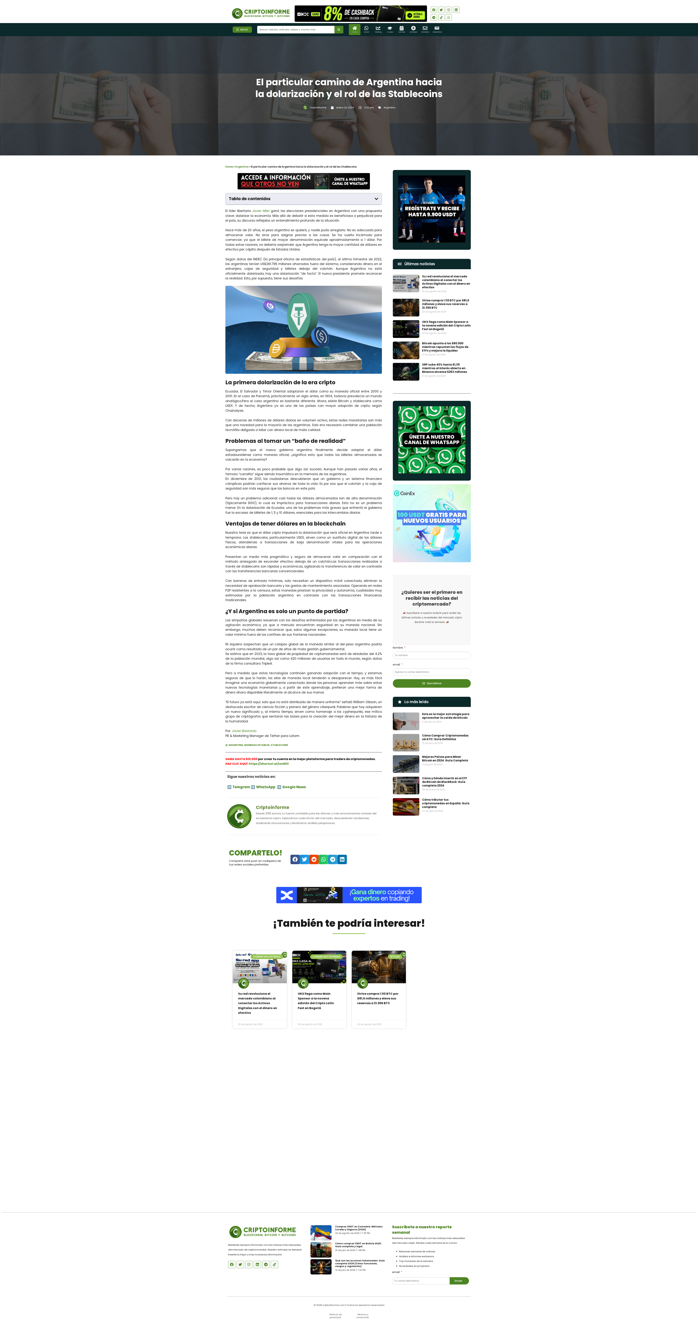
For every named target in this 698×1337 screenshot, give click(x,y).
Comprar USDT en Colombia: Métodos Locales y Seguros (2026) (359, 1228)
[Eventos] (401, 28)
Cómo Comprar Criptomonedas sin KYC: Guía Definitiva (445, 737)
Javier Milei (261, 211)
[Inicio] (354, 28)
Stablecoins (279, 745)
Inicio (354, 32)
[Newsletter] (437, 28)
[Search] (338, 29)
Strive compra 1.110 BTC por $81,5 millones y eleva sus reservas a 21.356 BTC (445, 304)
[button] (376, 199)
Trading (378, 32)
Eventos (401, 32)
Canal (366, 32)
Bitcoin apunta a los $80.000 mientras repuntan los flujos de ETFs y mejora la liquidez (445, 346)
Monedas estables (257, 745)
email (397, 664)
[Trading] (378, 28)
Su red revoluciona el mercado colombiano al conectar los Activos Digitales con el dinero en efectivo (446, 281)
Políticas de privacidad (335, 1316)
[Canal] (366, 28)
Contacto (425, 32)
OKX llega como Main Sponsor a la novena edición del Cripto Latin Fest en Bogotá (446, 325)
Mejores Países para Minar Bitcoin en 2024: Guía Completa (445, 758)
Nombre (398, 648)
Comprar (413, 32)
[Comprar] (413, 28)
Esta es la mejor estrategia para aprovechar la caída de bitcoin (445, 716)
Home (229, 167)
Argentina (389, 107)
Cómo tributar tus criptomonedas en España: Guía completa (445, 803)
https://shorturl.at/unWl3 (269, 764)
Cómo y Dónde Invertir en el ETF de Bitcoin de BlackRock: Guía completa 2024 (444, 781)
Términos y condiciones (362, 1316)
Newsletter (437, 32)
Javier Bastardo (244, 731)
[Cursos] (390, 28)
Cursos (390, 32)
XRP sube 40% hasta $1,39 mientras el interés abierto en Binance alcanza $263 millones (444, 368)
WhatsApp (266, 786)
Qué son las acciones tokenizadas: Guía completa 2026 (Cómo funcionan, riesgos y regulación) (360, 1263)
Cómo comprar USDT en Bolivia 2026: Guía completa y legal (358, 1245)
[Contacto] (425, 28)
